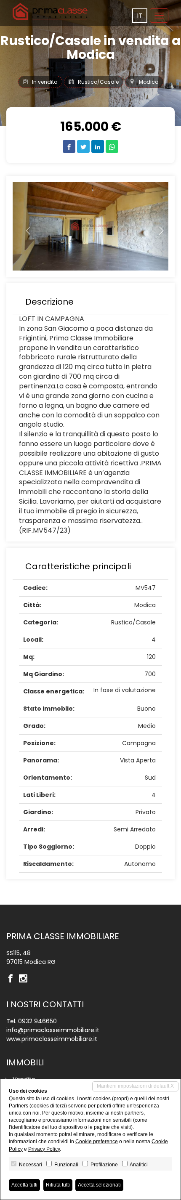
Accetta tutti (24, 1185)
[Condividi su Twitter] (83, 146)
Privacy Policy (44, 1149)
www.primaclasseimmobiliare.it (51, 1039)
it (139, 15)
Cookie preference (96, 1141)
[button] (24, 226)
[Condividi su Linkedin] (97, 146)
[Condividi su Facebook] (69, 146)
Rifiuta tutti (58, 1185)
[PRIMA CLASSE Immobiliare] (50, 11)
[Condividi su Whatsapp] (112, 146)
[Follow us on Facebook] (12, 979)
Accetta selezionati (99, 1185)
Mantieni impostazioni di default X (135, 1086)
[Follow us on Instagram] (25, 979)
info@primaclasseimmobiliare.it (52, 1030)
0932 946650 (37, 1021)
